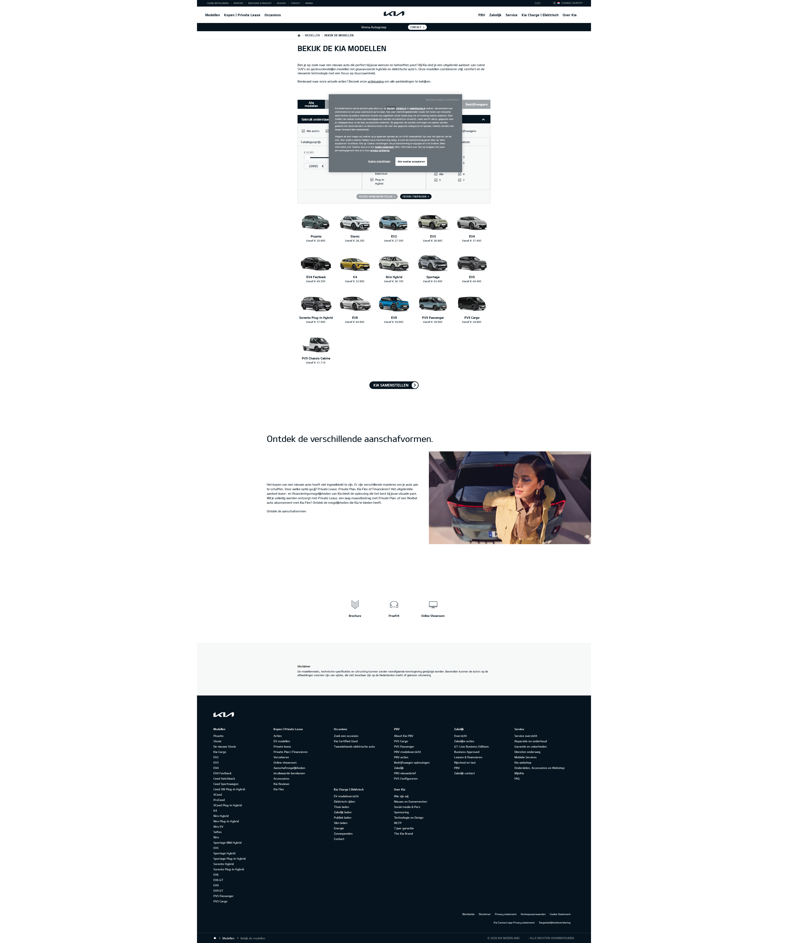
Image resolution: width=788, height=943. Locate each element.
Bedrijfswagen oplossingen (412, 762)
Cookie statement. (384, 147)
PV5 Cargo (220, 901)
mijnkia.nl (401, 108)
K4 (215, 810)
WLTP (398, 823)
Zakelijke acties (464, 741)
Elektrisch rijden (344, 801)
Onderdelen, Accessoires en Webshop (539, 768)
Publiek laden (342, 817)
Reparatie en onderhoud (530, 741)
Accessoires (281, 778)
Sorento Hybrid (223, 864)
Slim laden (340, 823)
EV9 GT (218, 890)
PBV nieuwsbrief (405, 773)
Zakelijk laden (343, 812)
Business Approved (466, 752)
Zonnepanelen (343, 833)
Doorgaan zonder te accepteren (442, 99)
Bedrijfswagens (466, 131)
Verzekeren (281, 757)
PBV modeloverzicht (407, 752)
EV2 (216, 757)
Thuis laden (341, 807)
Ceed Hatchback (224, 778)
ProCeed (219, 800)
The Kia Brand (403, 833)
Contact (415, 27)
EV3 (216, 762)
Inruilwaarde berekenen (289, 773)
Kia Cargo (219, 752)
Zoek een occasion (346, 736)
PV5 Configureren (406, 778)
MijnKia (519, 773)
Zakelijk (495, 15)
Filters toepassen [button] (414, 196)
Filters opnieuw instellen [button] (375, 196)
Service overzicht (525, 736)
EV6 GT (218, 880)
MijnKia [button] (309, 3)
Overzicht (460, 736)
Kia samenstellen (391, 385)
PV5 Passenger (223, 896)
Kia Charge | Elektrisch (540, 15)
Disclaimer (485, 914)
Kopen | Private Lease (242, 15)
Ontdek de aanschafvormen (286, 511)
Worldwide (468, 914)
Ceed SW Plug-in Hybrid (229, 789)
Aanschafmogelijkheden (289, 768)
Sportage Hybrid (224, 853)
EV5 (216, 848)
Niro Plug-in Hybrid (226, 821)
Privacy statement (506, 914)
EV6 (216, 874)
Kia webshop (522, 762)
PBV (481, 15)
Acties (278, 736)
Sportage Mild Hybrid (227, 842)
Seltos (217, 832)
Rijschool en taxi (464, 762)
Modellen (212, 15)
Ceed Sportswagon (225, 784)
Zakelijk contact (464, 773)
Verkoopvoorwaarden (533, 914)
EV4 (216, 768)
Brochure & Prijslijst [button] (260, 3)
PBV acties (401, 757)
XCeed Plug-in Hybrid (227, 805)
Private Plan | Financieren (291, 752)
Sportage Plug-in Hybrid (229, 858)
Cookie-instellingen (379, 161)
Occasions (273, 15)
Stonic (217, 741)
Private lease (282, 746)
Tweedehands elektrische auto (354, 746)
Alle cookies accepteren (411, 161)
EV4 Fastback (222, 773)
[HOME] (299, 35)
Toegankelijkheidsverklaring (554, 922)
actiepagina (376, 81)
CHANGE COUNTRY (572, 2)
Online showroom (285, 762)
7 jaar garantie (404, 828)
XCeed (217, 794)
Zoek (538, 3)
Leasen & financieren (468, 757)
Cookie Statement (560, 914)
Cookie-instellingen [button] (217, 3)
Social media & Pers (407, 807)
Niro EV (218, 826)
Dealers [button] (281, 3)
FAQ (517, 778)
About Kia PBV (403, 736)
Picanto (218, 736)
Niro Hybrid (221, 816)
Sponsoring (401, 812)
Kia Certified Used (346, 741)
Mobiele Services (525, 757)
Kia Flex (279, 789)
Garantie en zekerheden (530, 746)
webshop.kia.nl (417, 108)
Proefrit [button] (238, 3)
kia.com (391, 108)
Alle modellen (311, 104)
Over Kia (570, 15)
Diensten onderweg (527, 752)
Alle (441, 174)
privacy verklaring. (380, 150)
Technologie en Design (408, 817)
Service (512, 15)
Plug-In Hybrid (379, 181)
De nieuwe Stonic (224, 746)
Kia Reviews (281, 784)
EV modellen (282, 741)
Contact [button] (295, 3)
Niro (216, 837)
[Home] (214, 938)
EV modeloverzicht (346, 796)
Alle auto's (313, 131)
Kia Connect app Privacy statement (514, 922)
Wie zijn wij (401, 796)
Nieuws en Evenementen (410, 801)
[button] (540, 3)
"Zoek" (555, 3)
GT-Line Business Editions (471, 746)
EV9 (216, 885)
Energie (339, 828)
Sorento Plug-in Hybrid (228, 869)
